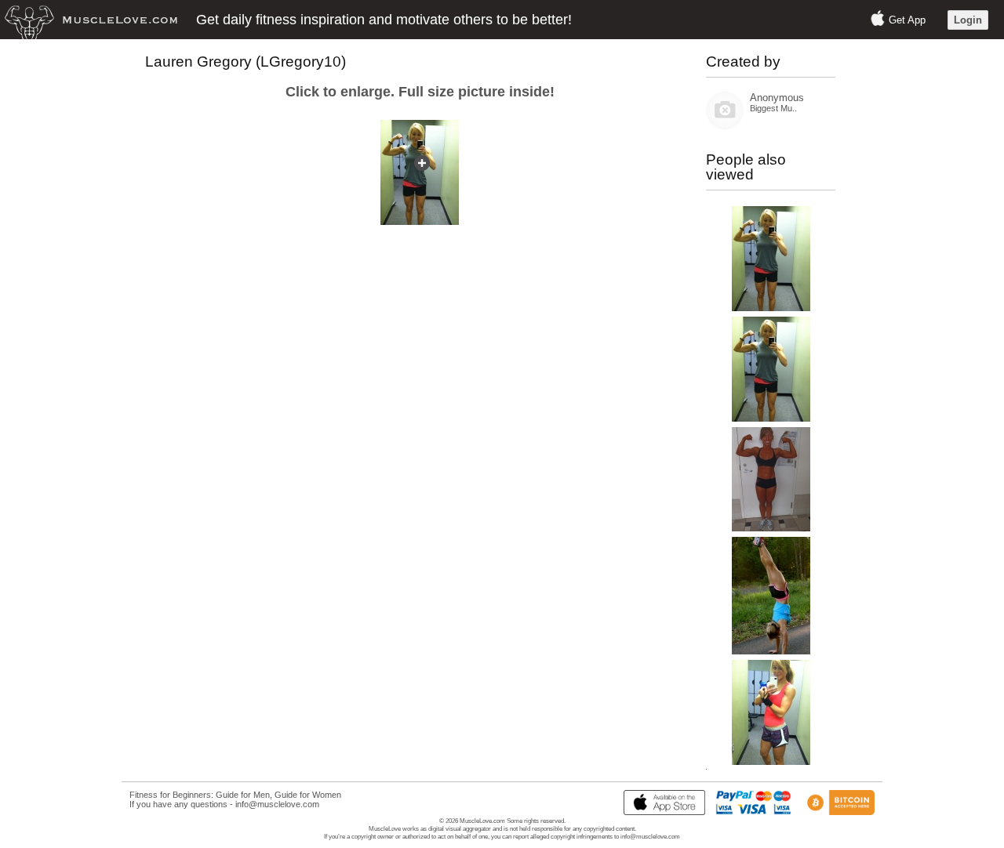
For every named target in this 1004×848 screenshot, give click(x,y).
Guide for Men (243, 794)
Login (968, 20)
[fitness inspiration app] (660, 812)
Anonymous (777, 97)
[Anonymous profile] (725, 126)
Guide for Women (308, 794)
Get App (907, 20)
